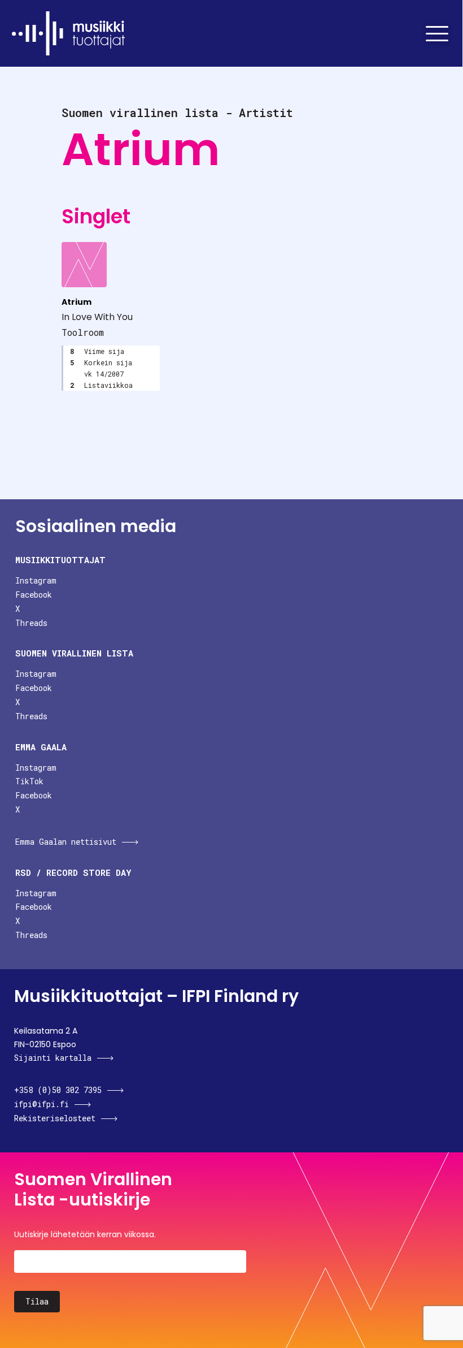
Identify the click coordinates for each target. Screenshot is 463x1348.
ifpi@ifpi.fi (41, 1104)
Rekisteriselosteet (54, 1118)
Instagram (35, 580)
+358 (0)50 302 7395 (58, 1090)
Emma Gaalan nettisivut (65, 841)
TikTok (29, 781)
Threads (31, 622)
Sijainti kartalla (52, 1057)
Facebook (33, 594)
